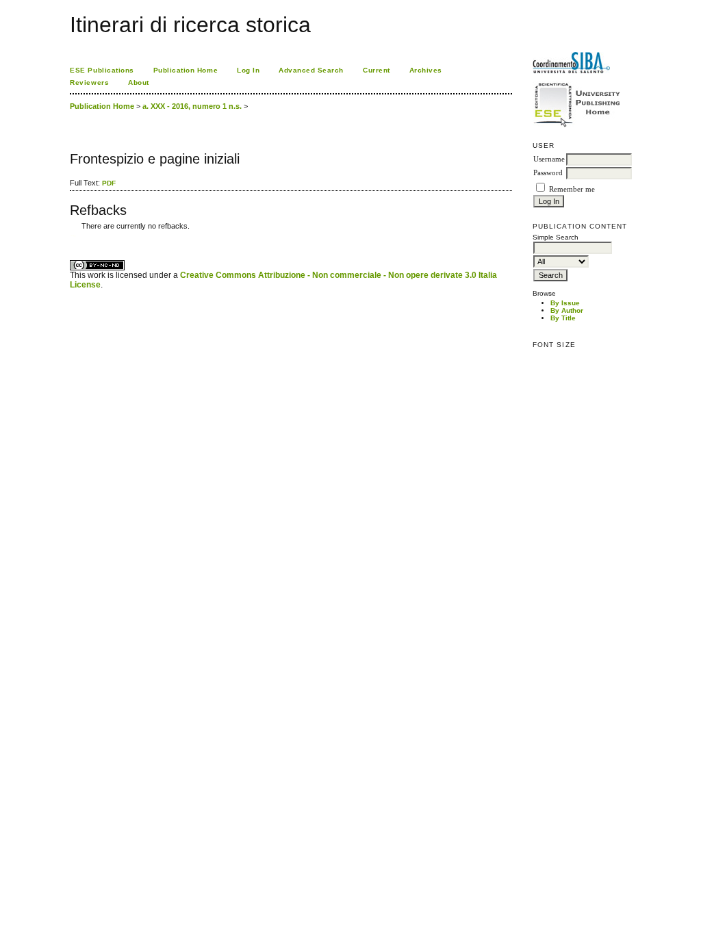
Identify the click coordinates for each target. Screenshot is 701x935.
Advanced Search (311, 70)
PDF (109, 183)
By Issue (565, 303)
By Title (563, 318)
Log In (248, 70)
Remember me (572, 189)
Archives (425, 70)
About (138, 82)
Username (549, 159)
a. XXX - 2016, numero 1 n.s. (192, 106)
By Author (566, 310)
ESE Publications (101, 70)
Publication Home (185, 70)
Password (548, 173)
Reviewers (89, 82)
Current (376, 70)
